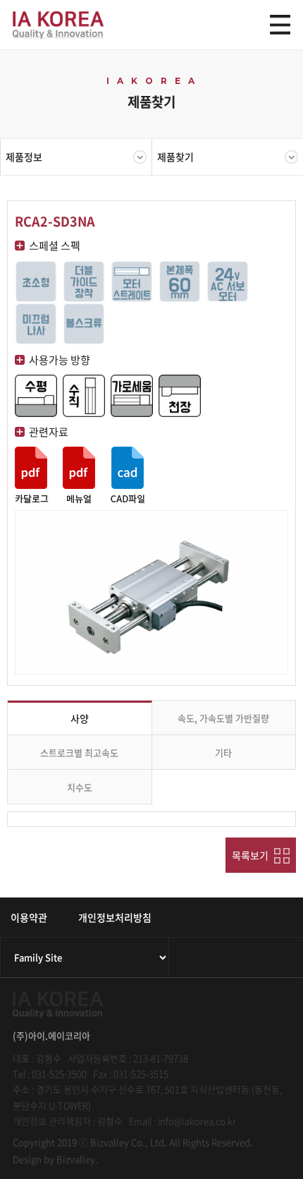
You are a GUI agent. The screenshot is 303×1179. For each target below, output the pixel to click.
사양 (79, 718)
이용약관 (29, 917)
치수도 (79, 787)
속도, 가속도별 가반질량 (223, 718)
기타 (223, 752)
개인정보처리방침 (115, 917)
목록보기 (251, 855)
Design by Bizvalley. (55, 1159)
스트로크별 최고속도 (79, 752)
